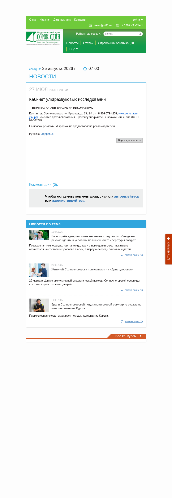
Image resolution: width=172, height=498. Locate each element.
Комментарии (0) (134, 255)
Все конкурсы (126, 336)
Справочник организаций (116, 43)
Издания (45, 19)
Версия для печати (129, 140)
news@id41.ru (103, 25)
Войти (136, 19)
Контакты (80, 19)
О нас (32, 19)
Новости (72, 43)
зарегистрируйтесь (68, 200)
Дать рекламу (167, 249)
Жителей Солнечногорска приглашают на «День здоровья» (92, 269)
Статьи (88, 43)
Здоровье (47, 133)
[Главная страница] (43, 38)
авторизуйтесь (126, 196)
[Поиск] (140, 34)
